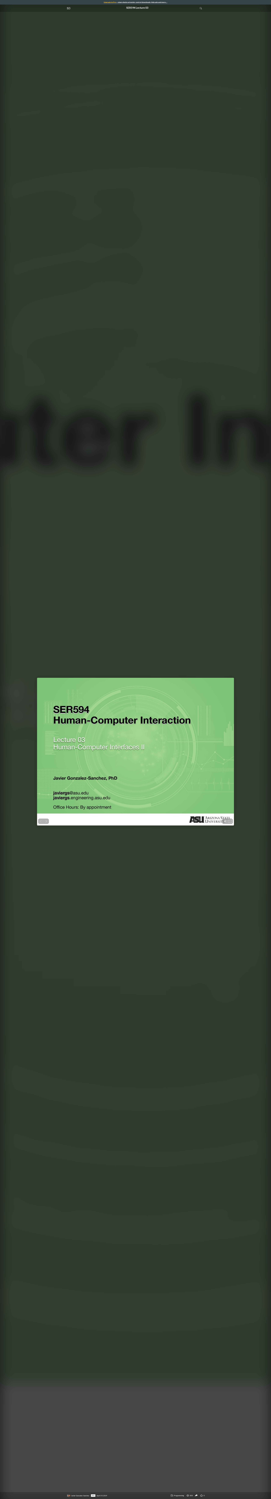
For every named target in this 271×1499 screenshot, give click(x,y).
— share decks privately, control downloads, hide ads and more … (135, 2)
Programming (179, 1495)
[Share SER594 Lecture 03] (196, 1495)
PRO (93, 1495)
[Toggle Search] (200, 8)
